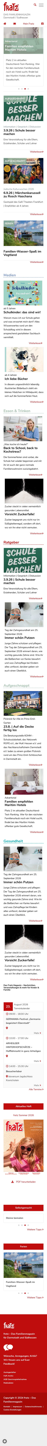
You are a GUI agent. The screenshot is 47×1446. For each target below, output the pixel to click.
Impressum (17, 1407)
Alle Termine (35, 1089)
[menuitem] (33, 5)
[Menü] (39, 5)
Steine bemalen (14, 1218)
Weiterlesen (36, 151)
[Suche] (33, 5)
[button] (18, 89)
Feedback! (9, 1363)
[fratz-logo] (23, 6)
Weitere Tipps (34, 1229)
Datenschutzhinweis (33, 1407)
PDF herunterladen (26, 1181)
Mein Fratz (28, 23)
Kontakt (7, 1407)
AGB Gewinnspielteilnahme (15, 1379)
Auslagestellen (10, 1372)
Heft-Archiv (8, 1376)
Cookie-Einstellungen (12, 1410)
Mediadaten (8, 1383)
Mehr (37, 1033)
